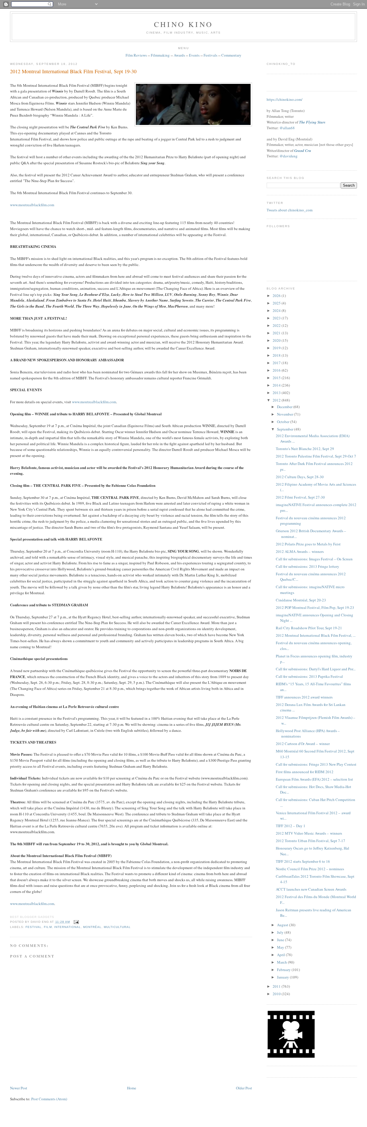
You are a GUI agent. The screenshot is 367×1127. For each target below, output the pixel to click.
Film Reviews (136, 55)
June (281, 939)
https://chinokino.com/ (284, 99)
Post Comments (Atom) (49, 1098)
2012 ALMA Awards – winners (300, 551)
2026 (277, 295)
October (283, 421)
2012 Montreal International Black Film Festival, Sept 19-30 (73, 71)
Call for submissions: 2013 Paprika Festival (309, 676)
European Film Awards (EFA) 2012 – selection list (314, 779)
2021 (277, 332)
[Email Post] (75, 921)
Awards (179, 55)
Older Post (244, 1088)
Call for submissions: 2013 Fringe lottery (307, 566)
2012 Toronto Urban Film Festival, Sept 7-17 (310, 840)
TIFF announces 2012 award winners (304, 697)
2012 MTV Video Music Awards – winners (309, 833)
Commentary (231, 55)
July (280, 932)
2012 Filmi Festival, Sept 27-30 (300, 497)
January (283, 977)
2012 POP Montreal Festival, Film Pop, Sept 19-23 (315, 607)
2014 (277, 385)
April (281, 954)
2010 (277, 993)
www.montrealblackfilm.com (32, 204)
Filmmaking (160, 55)
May (281, 947)
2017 (277, 362)
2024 (277, 310)
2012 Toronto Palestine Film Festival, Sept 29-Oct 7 (316, 456)
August (283, 924)
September (285, 429)
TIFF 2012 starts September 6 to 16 (303, 861)
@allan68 (287, 127)
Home (131, 1088)
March (282, 962)
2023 (277, 318)
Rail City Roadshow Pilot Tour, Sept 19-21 (309, 627)
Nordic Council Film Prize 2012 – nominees (310, 868)
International (67, 927)
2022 (277, 325)
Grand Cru (302, 150)
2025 (277, 303)
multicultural (117, 927)
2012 (277, 400)
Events (194, 55)
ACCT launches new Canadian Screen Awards (311, 889)
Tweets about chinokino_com (290, 210)
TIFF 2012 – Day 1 (290, 825)
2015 (277, 377)
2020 (277, 340)
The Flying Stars (312, 122)
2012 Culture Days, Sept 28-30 (300, 476)
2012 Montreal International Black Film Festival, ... (316, 635)
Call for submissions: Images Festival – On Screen (314, 558)
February (284, 969)
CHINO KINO (183, 24)
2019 (277, 347)
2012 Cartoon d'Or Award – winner (303, 743)
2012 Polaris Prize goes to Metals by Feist (308, 544)
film (48, 927)
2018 (277, 355)
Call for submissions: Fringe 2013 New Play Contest (316, 764)
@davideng (289, 156)
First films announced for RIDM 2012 (304, 771)
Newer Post (18, 1088)
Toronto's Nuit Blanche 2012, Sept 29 (305, 448)
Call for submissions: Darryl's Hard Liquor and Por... (316, 668)
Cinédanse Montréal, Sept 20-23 (301, 600)
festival (34, 927)
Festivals (210, 55)
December (285, 406)
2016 (277, 370)
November (285, 414)
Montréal (92, 927)
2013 (277, 392)
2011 (277, 986)
